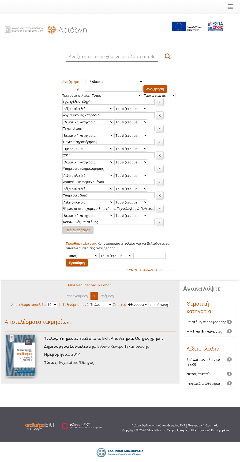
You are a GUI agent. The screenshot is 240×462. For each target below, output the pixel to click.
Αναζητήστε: (72, 81)
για (79, 88)
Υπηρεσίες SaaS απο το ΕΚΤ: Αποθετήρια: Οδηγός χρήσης (111, 338)
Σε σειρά (119, 304)
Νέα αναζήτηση (77, 230)
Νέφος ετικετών (199, 374)
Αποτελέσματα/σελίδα (28, 304)
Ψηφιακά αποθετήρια (203, 383)
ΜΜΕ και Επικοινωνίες (204, 331)
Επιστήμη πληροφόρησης (206, 322)
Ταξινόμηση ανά (76, 304)
